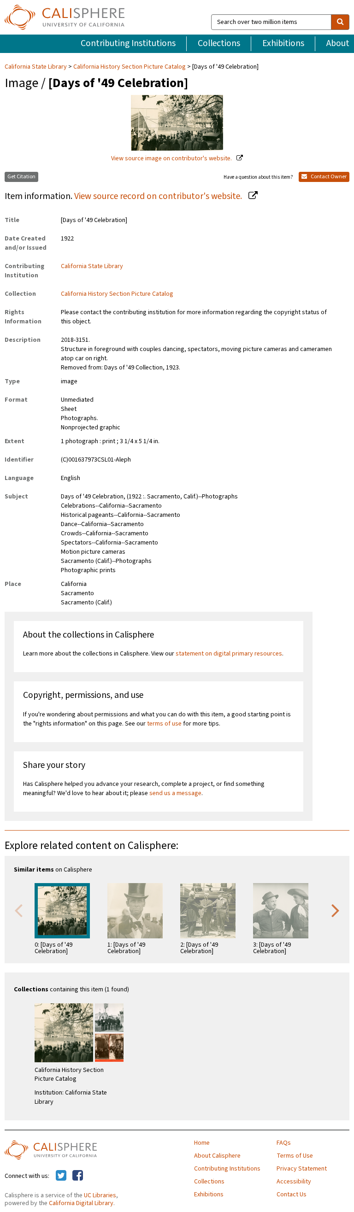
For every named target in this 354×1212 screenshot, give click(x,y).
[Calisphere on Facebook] (77, 1176)
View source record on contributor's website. (159, 196)
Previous (18, 909)
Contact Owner (328, 177)
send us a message (175, 793)
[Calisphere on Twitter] (61, 1176)
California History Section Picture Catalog (129, 66)
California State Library (36, 66)
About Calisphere (217, 1156)
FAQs (284, 1143)
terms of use (164, 723)
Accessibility (294, 1181)
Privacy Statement (302, 1168)
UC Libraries (100, 1195)
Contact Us (292, 1194)
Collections (219, 43)
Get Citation (21, 177)
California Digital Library (81, 1203)
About (337, 43)
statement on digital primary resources (229, 653)
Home (202, 1143)
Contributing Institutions (128, 43)
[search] (340, 22)
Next (335, 909)
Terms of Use (295, 1156)
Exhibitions (283, 43)
